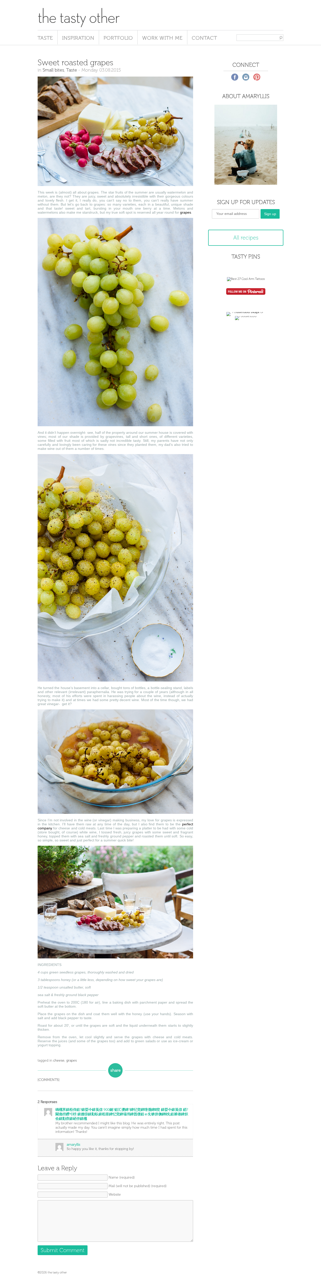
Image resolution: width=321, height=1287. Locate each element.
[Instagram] (245, 77)
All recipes (245, 237)
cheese (58, 1060)
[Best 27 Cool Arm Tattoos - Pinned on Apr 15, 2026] (246, 279)
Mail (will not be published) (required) (138, 1186)
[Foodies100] (246, 316)
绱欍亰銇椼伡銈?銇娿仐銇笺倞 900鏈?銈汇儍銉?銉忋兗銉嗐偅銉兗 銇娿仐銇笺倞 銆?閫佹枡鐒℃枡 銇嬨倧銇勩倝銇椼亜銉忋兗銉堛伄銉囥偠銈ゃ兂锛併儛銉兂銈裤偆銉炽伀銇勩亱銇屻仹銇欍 (121, 1114)
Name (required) (122, 1177)
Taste (45, 37)
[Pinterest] (256, 77)
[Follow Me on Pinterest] (246, 292)
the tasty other (78, 17)
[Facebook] (234, 77)
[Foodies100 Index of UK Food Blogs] (245, 312)
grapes (185, 212)
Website (115, 1194)
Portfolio (118, 37)
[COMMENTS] (48, 1080)
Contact (204, 37)
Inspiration (78, 37)
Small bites (53, 70)
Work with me (162, 37)
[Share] (115, 1070)
